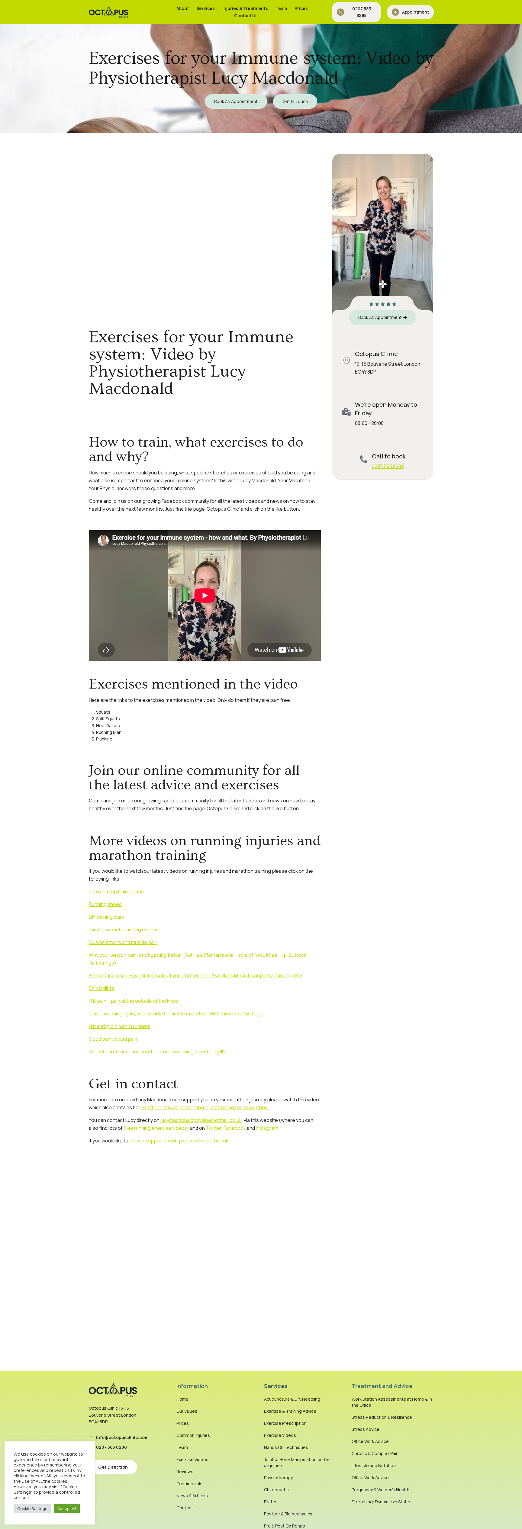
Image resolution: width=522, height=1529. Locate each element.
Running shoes (105, 904)
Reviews (184, 1471)
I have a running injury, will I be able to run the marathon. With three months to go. (177, 1013)
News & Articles (192, 1495)
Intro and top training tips (116, 891)
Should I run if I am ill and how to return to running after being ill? (157, 1051)
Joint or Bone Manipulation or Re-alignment (297, 1462)
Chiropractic (276, 1489)
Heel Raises (108, 725)
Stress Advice (365, 1429)
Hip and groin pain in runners (119, 1026)
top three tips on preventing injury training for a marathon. (204, 1107)
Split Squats (108, 718)
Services (205, 8)
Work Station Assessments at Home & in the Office (392, 1402)
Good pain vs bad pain (113, 1039)
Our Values (186, 1411)
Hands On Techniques (286, 1447)
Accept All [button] (66, 1508)
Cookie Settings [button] (32, 1508)
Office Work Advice (370, 1441)
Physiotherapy (278, 1477)
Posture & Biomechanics (288, 1514)
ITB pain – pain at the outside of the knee (133, 1000)
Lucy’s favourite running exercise (125, 929)
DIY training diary (106, 917)
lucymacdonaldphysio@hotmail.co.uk (201, 1120)
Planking (104, 739)
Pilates (271, 1502)
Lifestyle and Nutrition (374, 1465)
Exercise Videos (192, 1459)
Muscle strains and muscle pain (123, 942)
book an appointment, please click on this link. (179, 1140)
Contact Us (246, 15)
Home (182, 1399)
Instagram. (268, 1128)
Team (281, 8)
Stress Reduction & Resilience (382, 1417)
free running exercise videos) (156, 1128)
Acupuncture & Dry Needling (292, 1399)
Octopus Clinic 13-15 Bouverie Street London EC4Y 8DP (112, 1415)
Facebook (235, 1128)
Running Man (108, 732)
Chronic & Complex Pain (375, 1453)
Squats (103, 712)
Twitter (213, 1128)
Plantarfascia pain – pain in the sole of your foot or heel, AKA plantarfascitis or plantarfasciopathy (195, 975)
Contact (184, 1508)
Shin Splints (101, 988)
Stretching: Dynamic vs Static (381, 1502)
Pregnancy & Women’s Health (380, 1489)
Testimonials (189, 1483)
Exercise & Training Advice (290, 1411)
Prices (301, 8)
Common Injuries (193, 1435)
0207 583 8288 (388, 466)
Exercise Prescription (285, 1423)
